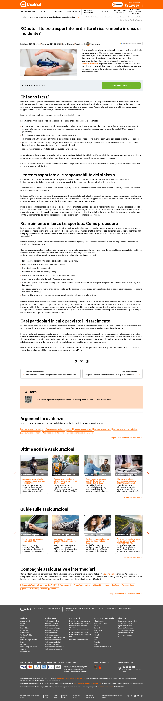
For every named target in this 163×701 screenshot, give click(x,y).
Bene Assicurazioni (100, 623)
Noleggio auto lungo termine (135, 12)
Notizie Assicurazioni (125, 633)
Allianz (96, 644)
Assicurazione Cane (51, 644)
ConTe (96, 626)
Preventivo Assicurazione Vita (79, 632)
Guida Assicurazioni (125, 623)
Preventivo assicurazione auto (79, 621)
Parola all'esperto (136, 20)
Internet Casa (24, 628)
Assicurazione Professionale (55, 637)
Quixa (96, 637)
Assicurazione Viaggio (52, 628)
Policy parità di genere (77, 696)
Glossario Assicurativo (126, 630)
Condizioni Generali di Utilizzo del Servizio (29, 696)
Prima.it (96, 635)
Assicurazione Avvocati (53, 640)
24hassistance (98, 621)
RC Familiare (73, 637)
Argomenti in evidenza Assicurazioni (125, 636)
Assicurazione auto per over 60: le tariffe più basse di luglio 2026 (96, 481)
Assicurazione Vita (51, 633)
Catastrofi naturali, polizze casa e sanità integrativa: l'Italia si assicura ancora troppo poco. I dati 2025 (127, 483)
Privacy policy (47, 696)
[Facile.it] (30, 6)
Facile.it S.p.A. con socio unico (105, 686)
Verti (95, 640)
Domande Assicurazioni (126, 628)
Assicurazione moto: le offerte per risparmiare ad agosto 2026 (33, 481)
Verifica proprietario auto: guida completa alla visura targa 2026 (128, 541)
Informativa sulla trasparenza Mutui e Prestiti (112, 696)
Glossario (123, 17)
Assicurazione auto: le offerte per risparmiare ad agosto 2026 (65, 481)
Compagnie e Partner (135, 17)
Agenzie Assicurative (125, 626)
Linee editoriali (105, 17)
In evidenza (115, 17)
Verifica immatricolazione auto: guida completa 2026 (97, 541)
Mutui (43, 12)
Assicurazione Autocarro (53, 649)
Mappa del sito (25, 651)
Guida (88, 17)
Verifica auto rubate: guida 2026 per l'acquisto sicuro (65, 541)
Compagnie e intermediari (102, 647)
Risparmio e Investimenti (89, 12)
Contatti (23, 649)
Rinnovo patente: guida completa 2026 (32, 540)
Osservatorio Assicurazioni (127, 621)
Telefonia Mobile (26, 635)
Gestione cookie (65, 696)
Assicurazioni (28, 12)
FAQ (92, 17)
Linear (96, 633)
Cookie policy (55, 696)
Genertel (97, 628)
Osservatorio (124, 20)
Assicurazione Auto (51, 623)
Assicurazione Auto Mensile (78, 639)
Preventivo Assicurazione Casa (79, 630)
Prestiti (58, 12)
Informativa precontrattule (90, 696)
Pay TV (22, 637)
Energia (104, 12)
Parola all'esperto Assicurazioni (62, 17)
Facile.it (24, 17)
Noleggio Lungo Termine (28, 640)
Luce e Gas (24, 630)
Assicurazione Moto (52, 626)
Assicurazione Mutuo (52, 635)
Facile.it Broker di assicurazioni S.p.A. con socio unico (70, 678)
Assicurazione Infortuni (53, 642)
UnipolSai (97, 642)
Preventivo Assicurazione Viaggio (80, 634)
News (97, 17)
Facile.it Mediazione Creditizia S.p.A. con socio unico (87, 683)
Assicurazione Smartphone (54, 647)
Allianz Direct (98, 630)
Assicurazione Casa (51, 630)
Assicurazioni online (38, 17)
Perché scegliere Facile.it (28, 647)
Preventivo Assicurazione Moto (80, 623)
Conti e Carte (73, 12)
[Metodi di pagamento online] (40, 667)
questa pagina (110, 574)
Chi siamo (23, 644)
